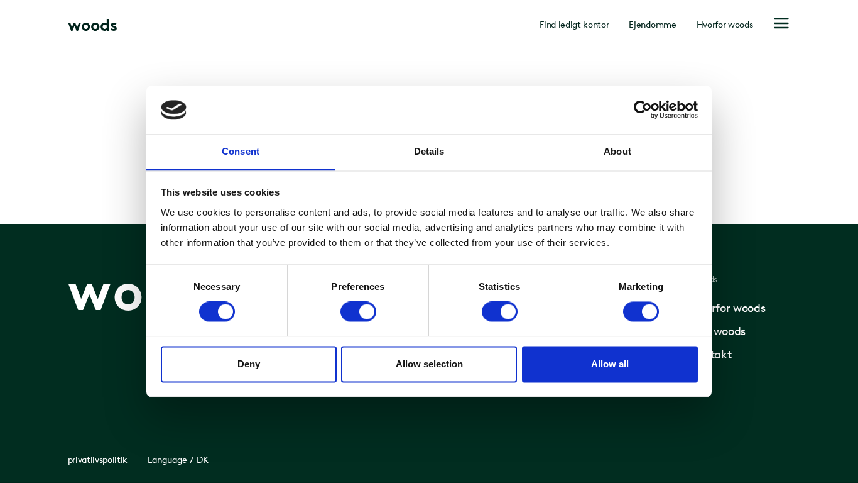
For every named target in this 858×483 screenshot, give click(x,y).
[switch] (358, 312)
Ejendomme (652, 25)
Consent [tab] (240, 151)
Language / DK (178, 460)
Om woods (719, 331)
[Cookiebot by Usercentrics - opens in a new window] (643, 110)
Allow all (610, 363)
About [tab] (617, 151)
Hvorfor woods (725, 25)
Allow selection (429, 363)
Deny (248, 363)
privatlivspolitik (98, 460)
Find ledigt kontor (574, 25)
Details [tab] (429, 151)
